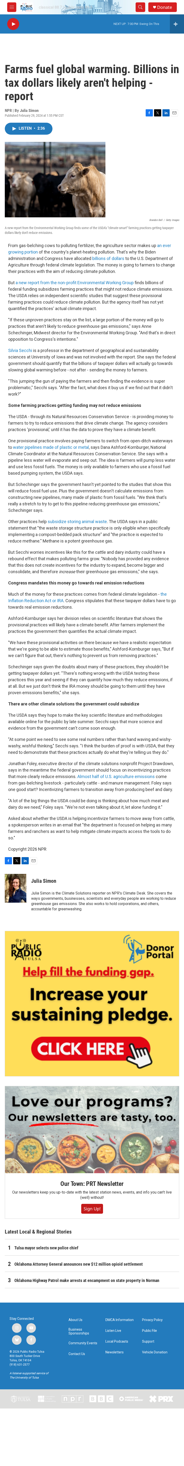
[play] (13, 24)
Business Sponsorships (79, 1331)
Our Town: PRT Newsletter (91, 1183)
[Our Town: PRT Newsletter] (92, 1129)
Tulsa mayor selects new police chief (46, 1247)
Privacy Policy (152, 1320)
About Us (75, 1320)
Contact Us (77, 1354)
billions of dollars (108, 258)
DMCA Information (119, 1320)
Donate (164, 7)
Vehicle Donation (154, 1352)
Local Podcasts (116, 1341)
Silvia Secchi (20, 350)
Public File (149, 1331)
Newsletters (114, 1352)
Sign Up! (92, 1209)
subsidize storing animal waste (77, 521)
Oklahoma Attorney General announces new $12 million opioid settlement (78, 1264)
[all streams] (177, 24)
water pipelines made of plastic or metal (51, 447)
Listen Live (113, 1331)
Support (148, 1341)
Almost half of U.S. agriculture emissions (116, 776)
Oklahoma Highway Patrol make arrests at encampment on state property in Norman (86, 1280)
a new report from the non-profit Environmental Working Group (75, 282)
